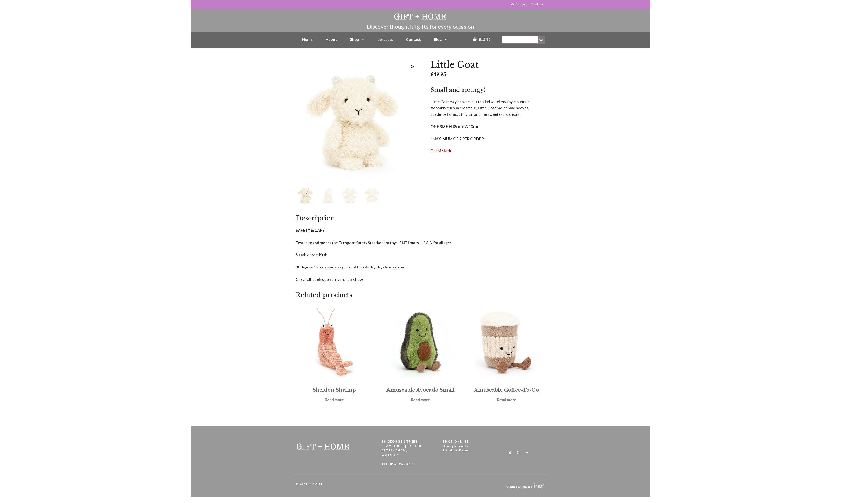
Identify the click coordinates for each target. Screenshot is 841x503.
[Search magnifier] (541, 39)
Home (307, 39)
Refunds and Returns (456, 450)
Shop (354, 39)
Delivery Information (456, 446)
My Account (518, 4)
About (331, 39)
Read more (334, 399)
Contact (413, 39)
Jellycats (385, 39)
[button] (413, 67)
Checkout (537, 4)
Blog (438, 39)
